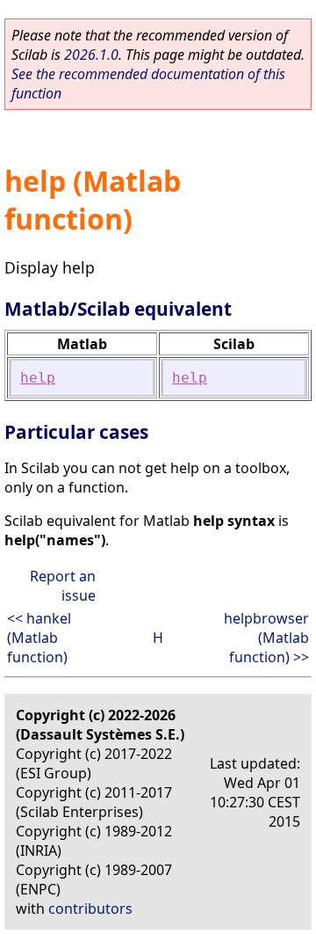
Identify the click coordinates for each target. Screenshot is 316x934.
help (37, 377)
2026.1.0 (91, 54)
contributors (90, 908)
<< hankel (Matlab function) (39, 638)
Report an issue (63, 585)
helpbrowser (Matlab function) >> (266, 638)
